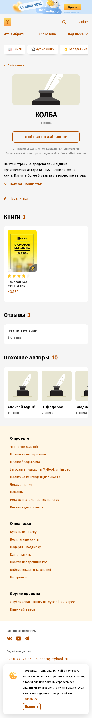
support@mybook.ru (52, 659)
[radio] (9, 276)
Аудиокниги (45, 49)
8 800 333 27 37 (19, 659)
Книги (17, 49)
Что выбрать (14, 34)
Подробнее (30, 699)
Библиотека (46, 34)
